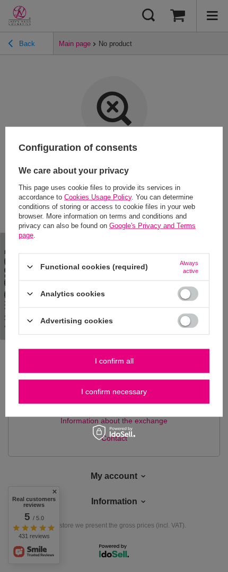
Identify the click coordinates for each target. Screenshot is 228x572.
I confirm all (114, 361)
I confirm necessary (114, 391)
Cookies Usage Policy (97, 197)
